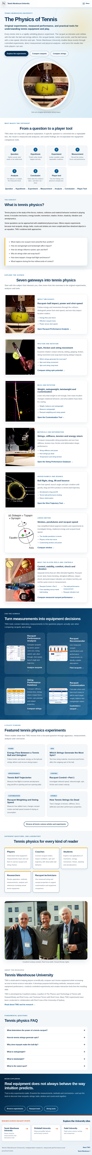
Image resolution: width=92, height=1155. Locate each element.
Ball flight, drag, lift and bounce (53, 480)
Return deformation (46, 498)
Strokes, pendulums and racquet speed (57, 522)
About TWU (86, 1147)
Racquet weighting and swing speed (52, 412)
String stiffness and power (49, 450)
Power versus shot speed (49, 324)
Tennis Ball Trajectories (19, 777)
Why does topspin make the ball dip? (22, 1045)
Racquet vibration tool (71, 592)
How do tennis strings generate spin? (23, 1037)
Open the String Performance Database (55, 462)
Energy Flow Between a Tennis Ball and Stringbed (23, 754)
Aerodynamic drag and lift (49, 492)
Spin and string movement (49, 362)
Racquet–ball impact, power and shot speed (60, 303)
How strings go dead (47, 453)
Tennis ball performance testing (51, 495)
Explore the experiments (16, 54)
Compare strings (59, 54)
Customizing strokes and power (51, 543)
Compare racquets (39, 54)
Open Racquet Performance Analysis (54, 329)
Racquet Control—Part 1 (48, 586)
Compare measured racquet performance (56, 597)
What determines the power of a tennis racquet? (27, 1030)
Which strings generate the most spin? (53, 359)
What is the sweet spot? (17, 1066)
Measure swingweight (47, 409)
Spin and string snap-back (49, 365)
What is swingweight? (16, 1052)
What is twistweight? (15, 1059)
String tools (51, 1109)
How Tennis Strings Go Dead (64, 800)
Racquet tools (34, 1109)
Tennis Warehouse (84, 1151)
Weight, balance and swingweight (51, 406)
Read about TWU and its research (20, 1005)
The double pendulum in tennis (51, 536)
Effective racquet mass (48, 321)
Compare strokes (45, 548)
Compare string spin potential (51, 370)
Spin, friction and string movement (55, 348)
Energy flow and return (48, 318)
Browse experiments (15, 1109)
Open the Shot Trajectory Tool (51, 503)
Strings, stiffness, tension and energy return (60, 436)
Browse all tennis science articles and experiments (46, 824)
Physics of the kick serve (48, 539)
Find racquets (77, 668)
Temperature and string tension (51, 457)
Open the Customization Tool (50, 417)
